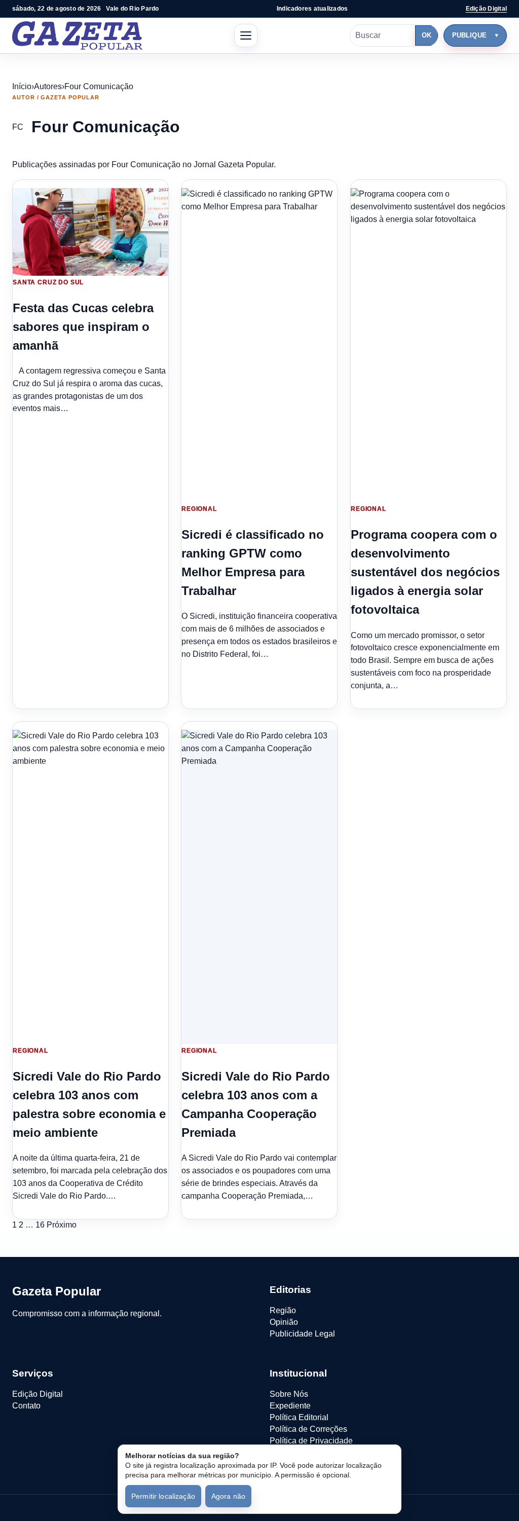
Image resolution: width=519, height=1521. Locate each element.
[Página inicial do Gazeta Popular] (77, 35)
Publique (469, 35)
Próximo (62, 1224)
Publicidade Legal (302, 1333)
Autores (48, 86)
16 (40, 1224)
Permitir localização (163, 1496)
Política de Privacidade (311, 1440)
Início (21, 86)
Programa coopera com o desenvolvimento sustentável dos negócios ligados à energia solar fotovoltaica (425, 572)
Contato (26, 1405)
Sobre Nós (289, 1394)
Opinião (284, 1322)
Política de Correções (308, 1429)
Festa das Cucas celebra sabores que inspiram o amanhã (83, 326)
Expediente (290, 1405)
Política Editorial (299, 1417)
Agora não (228, 1496)
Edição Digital (486, 8)
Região (283, 1310)
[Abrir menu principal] (245, 35)
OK (426, 35)
